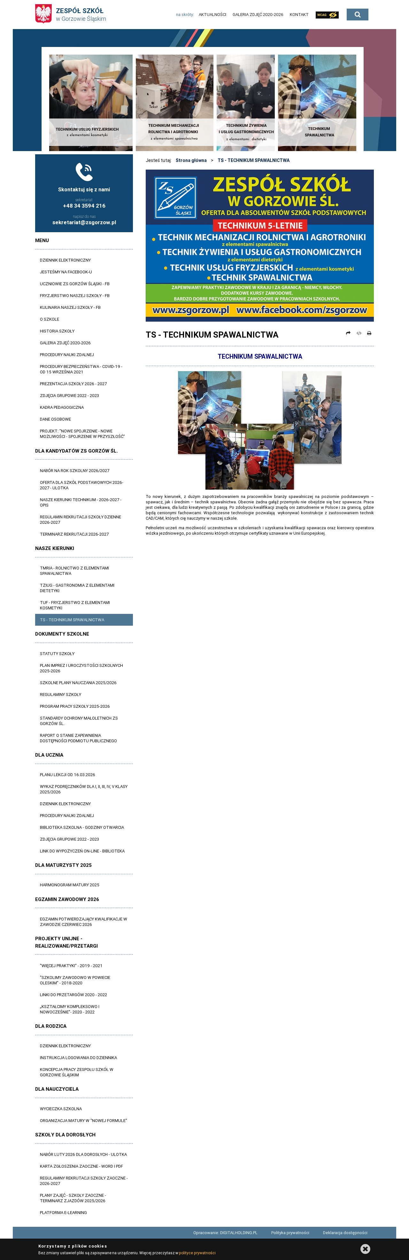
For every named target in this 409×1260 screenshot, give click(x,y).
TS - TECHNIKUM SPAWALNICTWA (253, 160)
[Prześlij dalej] (348, 333)
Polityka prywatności (290, 1232)
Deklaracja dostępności (345, 1232)
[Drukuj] (369, 333)
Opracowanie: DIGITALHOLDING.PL (225, 1232)
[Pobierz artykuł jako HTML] (359, 333)
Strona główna (191, 160)
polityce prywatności (197, 1252)
